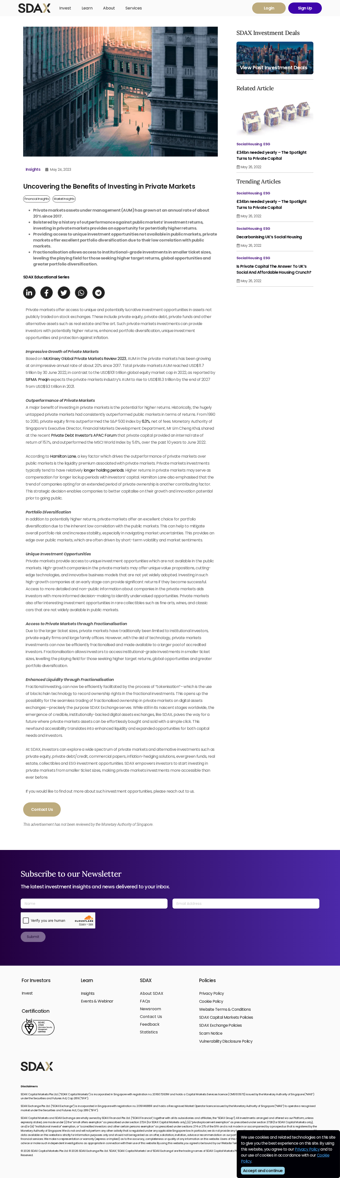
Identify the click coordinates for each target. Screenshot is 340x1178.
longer (89, 470)
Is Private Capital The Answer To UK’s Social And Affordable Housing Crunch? (273, 269)
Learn (87, 8)
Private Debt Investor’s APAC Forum (84, 435)
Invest (65, 8)
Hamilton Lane (63, 456)
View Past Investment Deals (273, 67)
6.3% (146, 421)
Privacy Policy (307, 1149)
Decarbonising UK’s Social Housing (269, 237)
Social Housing (249, 144)
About (109, 8)
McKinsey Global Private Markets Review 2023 (84, 358)
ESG (266, 144)
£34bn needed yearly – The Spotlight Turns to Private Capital (271, 155)
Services (133, 8)
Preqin (44, 379)
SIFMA (31, 379)
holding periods (110, 470)
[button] (29, 292)
